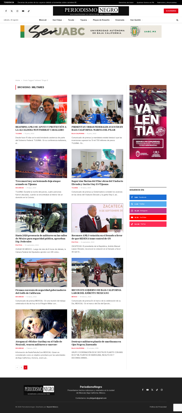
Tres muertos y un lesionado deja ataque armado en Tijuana (38, 183)
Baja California (78, 133)
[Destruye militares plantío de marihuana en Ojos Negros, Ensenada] (97, 323)
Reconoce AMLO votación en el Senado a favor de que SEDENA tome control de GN (97, 237)
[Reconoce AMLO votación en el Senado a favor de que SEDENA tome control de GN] (97, 217)
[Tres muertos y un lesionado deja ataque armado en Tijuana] (41, 163)
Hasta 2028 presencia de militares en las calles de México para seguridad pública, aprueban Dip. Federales (41, 238)
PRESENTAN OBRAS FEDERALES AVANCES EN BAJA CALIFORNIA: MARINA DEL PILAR (97, 128)
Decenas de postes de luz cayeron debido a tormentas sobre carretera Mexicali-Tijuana (49, 2)
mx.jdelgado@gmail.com (96, 398)
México (74, 297)
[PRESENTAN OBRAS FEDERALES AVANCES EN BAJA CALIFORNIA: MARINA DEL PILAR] (97, 109)
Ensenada (120, 20)
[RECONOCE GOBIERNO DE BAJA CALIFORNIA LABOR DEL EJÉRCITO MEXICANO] (97, 272)
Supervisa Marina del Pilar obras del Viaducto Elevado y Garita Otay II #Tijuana (97, 183)
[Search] (177, 20)
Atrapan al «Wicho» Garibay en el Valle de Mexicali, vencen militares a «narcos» (38, 343)
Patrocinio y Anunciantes (167, 2)
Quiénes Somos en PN (145, 2)
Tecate (71, 20)
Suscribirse (171, 11)
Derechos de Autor (126, 2)
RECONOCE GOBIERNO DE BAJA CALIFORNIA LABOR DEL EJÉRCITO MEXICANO (96, 291)
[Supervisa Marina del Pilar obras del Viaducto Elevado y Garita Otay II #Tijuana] (97, 163)
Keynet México (52, 407)
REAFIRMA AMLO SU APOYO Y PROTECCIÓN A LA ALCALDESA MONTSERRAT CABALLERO (40, 128)
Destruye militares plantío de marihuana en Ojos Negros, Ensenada (96, 343)
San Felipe (57, 20)
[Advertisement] (91, 59)
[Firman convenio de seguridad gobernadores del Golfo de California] (41, 272)
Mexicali (43, 20)
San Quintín (135, 20)
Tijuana (83, 20)
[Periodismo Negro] (91, 11)
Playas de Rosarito (101, 20)
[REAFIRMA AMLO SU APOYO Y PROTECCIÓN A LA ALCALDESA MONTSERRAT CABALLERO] (41, 109)
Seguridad (19, 188)
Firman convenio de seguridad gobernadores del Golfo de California (40, 291)
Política (18, 245)
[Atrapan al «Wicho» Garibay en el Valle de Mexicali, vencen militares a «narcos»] (41, 323)
